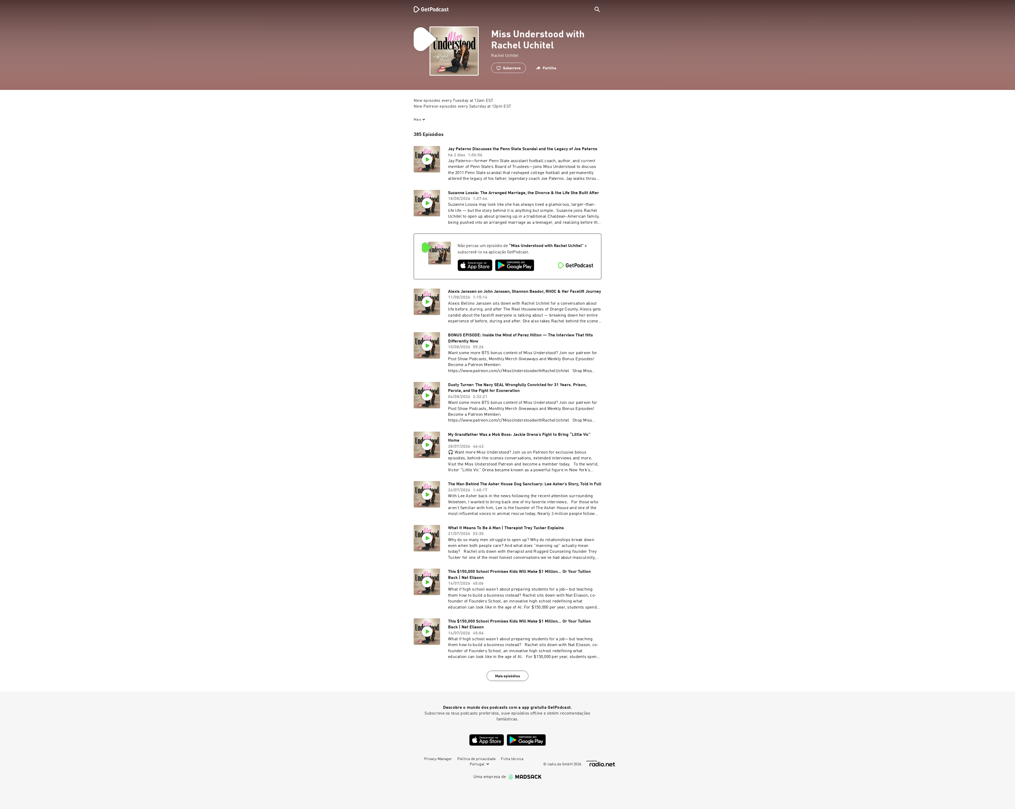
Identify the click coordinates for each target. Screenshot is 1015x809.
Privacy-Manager (438, 759)
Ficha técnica (512, 759)
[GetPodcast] (428, 9)
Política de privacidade (476, 759)
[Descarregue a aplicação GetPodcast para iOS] (475, 265)
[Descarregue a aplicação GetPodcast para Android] (514, 265)
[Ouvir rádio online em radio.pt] (601, 763)
